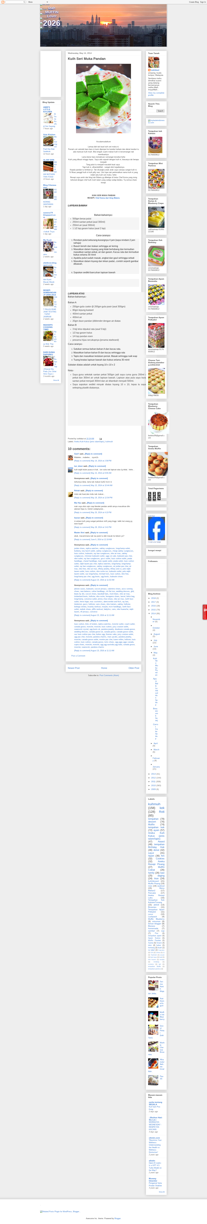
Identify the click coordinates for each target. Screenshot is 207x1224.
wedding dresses (123, 591)
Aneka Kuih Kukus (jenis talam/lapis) (89, 442)
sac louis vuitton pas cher (84, 634)
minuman (156, 921)
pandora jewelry (107, 629)
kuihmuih (109, 442)
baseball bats (103, 594)
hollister (92, 596)
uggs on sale (111, 556)
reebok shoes (85, 609)
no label (151, 950)
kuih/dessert (153, 881)
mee (150, 886)
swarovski (86, 647)
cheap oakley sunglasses (123, 551)
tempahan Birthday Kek (156, 846)
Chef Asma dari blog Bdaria (107, 198)
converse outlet (90, 599)
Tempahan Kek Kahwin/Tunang (156, 901)
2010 (153, 785)
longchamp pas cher (82, 576)
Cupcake (161, 950)
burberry (77, 551)
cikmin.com (154, 1138)
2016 (153, 606)
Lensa (158, 952)
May (155, 653)
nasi (162, 872)
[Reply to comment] (93, 454)
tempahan (153, 819)
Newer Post (74, 668)
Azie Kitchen (49, 134)
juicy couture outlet (120, 627)
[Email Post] (100, 439)
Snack (159, 943)
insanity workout (94, 607)
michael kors (104, 574)
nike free (82, 569)
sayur (151, 853)
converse (93, 612)
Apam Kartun (154, 938)
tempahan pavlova (154, 969)
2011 (153, 781)
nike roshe (100, 596)
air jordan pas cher (120, 566)
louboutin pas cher (124, 556)
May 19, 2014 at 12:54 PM (101, 498)
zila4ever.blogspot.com (49, 264)
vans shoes (100, 604)
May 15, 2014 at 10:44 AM (101, 485)
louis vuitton (79, 553)
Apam (151, 855)
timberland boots (81, 596)
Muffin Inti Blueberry (162, 1015)
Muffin (151, 824)
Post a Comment (78, 656)
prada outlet (118, 561)
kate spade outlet (105, 561)
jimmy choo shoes (105, 599)
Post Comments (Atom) (109, 675)
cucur (150, 914)
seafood (160, 886)
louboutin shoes (116, 576)
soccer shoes (90, 594)
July (155, 640)
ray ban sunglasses (102, 553)
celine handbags (98, 591)
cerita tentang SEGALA (155, 1103)
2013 (153, 774)
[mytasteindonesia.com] (156, 122)
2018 (153, 598)
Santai (150, 943)
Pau (156, 933)
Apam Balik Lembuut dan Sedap (155, 692)
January (156, 767)
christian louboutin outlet (94, 556)
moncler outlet (117, 624)
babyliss (107, 609)
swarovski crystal (81, 629)
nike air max (116, 553)
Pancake (152, 893)
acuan (162, 955)
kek (162, 808)
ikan (156, 878)
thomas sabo (111, 634)
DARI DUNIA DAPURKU (49, 353)
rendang (156, 962)
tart (160, 964)
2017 (153, 602)
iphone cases (79, 589)
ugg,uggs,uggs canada (124, 642)
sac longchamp (91, 574)
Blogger (117, 1218)
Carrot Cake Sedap (155, 731)
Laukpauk (152, 916)
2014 (153, 613)
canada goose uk (96, 632)
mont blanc (114, 594)
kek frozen (152, 959)
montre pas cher (105, 639)
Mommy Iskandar (153, 1179)
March (156, 749)
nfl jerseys (84, 612)
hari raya (154, 957)
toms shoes (109, 642)
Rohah (77, 491)
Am (162, 855)
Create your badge (154, 542)
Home (104, 668)
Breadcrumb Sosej (155, 714)
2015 (153, 610)
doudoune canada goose (125, 629)
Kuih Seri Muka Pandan (155, 666)
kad (161, 957)
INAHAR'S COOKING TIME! (48, 327)
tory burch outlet (88, 551)
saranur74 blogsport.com (49, 215)
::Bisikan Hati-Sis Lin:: (156, 1118)
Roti (161, 811)
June (156, 646)
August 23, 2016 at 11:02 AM (102, 580)
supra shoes (79, 644)
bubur (158, 945)
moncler (90, 627)
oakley (120, 604)
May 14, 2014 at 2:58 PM (101, 461)
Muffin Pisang (154, 883)
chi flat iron (110, 591)
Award (161, 841)
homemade (153, 928)
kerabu (162, 959)
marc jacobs (112, 637)
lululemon (78, 604)
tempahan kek (156, 827)
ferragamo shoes (112, 596)
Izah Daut (151, 516)
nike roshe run (102, 571)
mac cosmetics (96, 602)
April (156, 743)
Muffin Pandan (154, 940)
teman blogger (154, 923)
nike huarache (122, 609)
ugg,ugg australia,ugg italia (111, 644)
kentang (151, 948)
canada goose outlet (125, 632)
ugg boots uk (95, 629)
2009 (153, 789)
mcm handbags (115, 607)
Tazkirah (154, 955)
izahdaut (155, 70)
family (151, 872)
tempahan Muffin (154, 966)
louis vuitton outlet (118, 558)
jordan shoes (79, 548)
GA (152, 952)
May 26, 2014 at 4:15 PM (101, 512)
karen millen (118, 639)
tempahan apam (155, 936)
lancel (123, 596)
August (157, 634)
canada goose (80, 627)
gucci (85, 604)
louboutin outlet (115, 571)
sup (162, 931)
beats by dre (79, 594)
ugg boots (96, 576)
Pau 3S (161, 1077)
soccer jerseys (101, 589)
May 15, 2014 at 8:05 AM (101, 473)
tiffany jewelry (103, 569)
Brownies (152, 907)
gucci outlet (105, 558)
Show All (56, 380)
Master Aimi (79, 533)
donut (156, 850)
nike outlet (78, 558)
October (156, 628)
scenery (151, 964)
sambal (151, 931)
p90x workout (97, 609)
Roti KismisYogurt (162, 1002)
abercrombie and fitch (112, 602)
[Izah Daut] (156, 539)
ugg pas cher (79, 637)
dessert (152, 821)
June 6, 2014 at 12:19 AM (101, 539)
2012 (153, 778)
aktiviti (156, 905)
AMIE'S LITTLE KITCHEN (47, 109)
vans (114, 609)
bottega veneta (80, 607)
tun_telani (78, 466)
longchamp (116, 564)
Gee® (76, 454)
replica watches (92, 548)
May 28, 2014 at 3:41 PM (101, 527)
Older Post (134, 668)
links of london (91, 624)
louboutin (89, 553)
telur (150, 945)
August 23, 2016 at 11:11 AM (102, 615)
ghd (132, 591)
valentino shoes (114, 589)
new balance (85, 591)
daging (161, 875)
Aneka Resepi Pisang (156, 863)
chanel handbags (90, 561)
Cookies (160, 858)
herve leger (84, 602)
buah (160, 948)
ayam (156, 830)
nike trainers (111, 604)
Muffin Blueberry (156, 919)
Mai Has (77, 503)
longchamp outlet (123, 548)
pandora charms (99, 637)
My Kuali (47, 240)
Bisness (151, 926)
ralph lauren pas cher (88, 564)
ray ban (125, 602)
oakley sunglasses (107, 548)
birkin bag (130, 596)
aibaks (152, 1160)
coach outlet (130, 624)
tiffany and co (116, 569)
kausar (77, 518)
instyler (105, 607)
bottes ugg (100, 634)
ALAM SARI (48, 160)
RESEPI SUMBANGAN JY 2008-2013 (49, 292)
